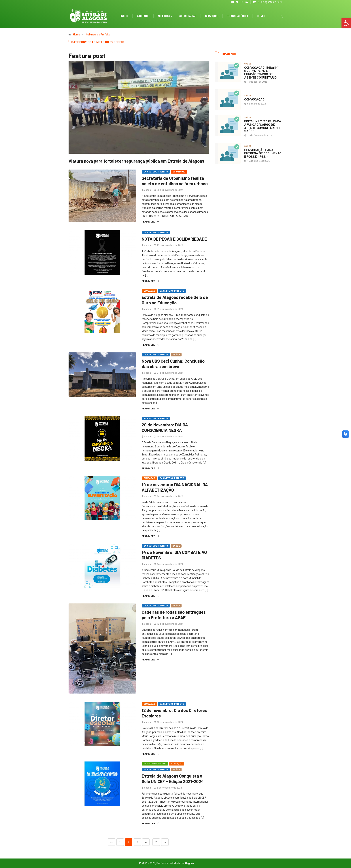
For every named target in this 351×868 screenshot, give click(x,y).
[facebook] (232, 2)
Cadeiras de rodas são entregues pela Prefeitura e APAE (174, 614)
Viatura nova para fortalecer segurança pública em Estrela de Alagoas (136, 161)
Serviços (211, 16)
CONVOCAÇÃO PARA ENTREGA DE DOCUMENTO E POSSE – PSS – (262, 153)
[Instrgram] (242, 2)
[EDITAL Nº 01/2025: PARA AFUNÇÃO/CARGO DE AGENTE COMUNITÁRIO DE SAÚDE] (228, 125)
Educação (149, 291)
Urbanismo (179, 172)
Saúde (176, 355)
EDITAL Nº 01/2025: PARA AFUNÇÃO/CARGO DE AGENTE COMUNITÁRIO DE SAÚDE (262, 126)
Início (124, 16)
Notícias (164, 16)
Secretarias (187, 16)
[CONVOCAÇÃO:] (228, 99)
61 (156, 842)
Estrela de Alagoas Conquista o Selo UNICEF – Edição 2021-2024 (173, 778)
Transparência (237, 16)
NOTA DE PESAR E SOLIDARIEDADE (174, 239)
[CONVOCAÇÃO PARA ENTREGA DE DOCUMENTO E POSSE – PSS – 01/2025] (228, 153)
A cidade (142, 16)
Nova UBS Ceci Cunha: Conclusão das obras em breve (173, 363)
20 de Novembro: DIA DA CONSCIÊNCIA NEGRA (165, 427)
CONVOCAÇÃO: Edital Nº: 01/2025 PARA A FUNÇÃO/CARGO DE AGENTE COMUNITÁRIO (262, 72)
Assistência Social (155, 764)
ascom (148, 190)
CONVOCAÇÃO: (255, 99)
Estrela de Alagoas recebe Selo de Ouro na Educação (175, 300)
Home (76, 34)
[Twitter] (237, 2)
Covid (261, 16)
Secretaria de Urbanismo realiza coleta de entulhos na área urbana (175, 180)
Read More (148, 221)
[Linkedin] (247, 2)
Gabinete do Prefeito (98, 34)
